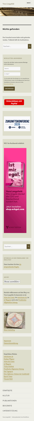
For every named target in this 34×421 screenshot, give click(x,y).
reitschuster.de (22, 297)
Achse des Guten (9, 297)
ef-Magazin (7, 300)
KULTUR (6, 396)
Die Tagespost (8, 371)
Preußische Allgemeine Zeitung (14, 369)
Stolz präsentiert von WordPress (20, 417)
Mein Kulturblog (9, 330)
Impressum (7, 341)
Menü (28, 2)
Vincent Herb (8, 379)
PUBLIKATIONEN (10, 401)
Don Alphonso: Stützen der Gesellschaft (16, 374)
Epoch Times (8, 376)
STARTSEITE (7, 391)
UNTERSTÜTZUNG (10, 411)
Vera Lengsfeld (8, 3)
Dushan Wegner (9, 359)
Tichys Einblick (9, 366)
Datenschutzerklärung (11, 343)
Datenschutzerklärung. (8, 84)
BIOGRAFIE (7, 406)
